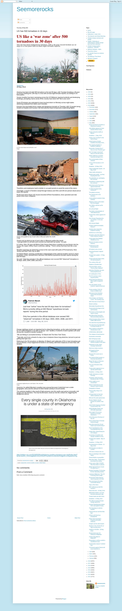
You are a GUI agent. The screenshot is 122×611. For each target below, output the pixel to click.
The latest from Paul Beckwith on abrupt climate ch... (96, 325)
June (90, 120)
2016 (89, 565)
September (92, 114)
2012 (89, 574)
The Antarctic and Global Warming (96, 36)
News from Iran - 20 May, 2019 (97, 490)
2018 (89, 561)
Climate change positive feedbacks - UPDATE (94, 46)
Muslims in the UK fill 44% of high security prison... (96, 526)
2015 (89, 567)
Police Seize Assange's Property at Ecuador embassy (95, 520)
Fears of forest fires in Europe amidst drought (96, 421)
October (91, 111)
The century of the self (94, 262)
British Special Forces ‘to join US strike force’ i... (96, 467)
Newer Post (20, 518)
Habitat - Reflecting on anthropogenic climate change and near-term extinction (95, 43)
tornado (37, 462)
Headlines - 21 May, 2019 (95, 442)
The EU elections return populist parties (95, 276)
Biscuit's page (91, 32)
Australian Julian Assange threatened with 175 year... (96, 378)
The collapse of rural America (96, 334)
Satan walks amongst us (95, 172)
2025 (89, 92)
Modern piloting (93, 304)
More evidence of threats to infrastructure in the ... (96, 329)
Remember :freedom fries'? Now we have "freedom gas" (97, 149)
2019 (89, 105)
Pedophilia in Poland (94, 388)
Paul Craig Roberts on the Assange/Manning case (96, 428)
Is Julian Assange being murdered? (95, 189)
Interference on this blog (95, 232)
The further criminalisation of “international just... (96, 212)
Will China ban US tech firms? (97, 301)
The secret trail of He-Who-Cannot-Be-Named (96, 482)
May (90, 123)
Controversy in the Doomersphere (94, 246)
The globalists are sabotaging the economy (96, 178)
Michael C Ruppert (92, 58)
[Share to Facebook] (45, 461)
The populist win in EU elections (95, 195)
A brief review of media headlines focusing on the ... (97, 142)
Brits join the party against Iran (97, 398)
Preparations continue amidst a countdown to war (97, 541)
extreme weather (31, 462)
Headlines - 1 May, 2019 (95, 135)
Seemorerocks (35, 9)
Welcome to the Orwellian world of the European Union (95, 294)
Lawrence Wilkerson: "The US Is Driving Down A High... (97, 474)
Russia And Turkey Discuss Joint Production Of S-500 (96, 478)
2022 (89, 98)
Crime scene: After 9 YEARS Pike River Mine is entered (96, 464)
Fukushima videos (92, 51)
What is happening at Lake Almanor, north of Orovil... (96, 385)
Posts (20, 19)
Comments (22, 22)
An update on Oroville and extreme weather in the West (97, 341)
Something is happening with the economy (96, 182)
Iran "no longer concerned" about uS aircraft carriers (96, 152)
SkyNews (20, 85)
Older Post (77, 518)
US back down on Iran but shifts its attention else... (96, 395)
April (90, 551)
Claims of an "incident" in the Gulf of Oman (96, 138)
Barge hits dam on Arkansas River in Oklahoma (96, 361)
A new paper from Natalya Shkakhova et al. (95, 239)
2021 (89, 101)
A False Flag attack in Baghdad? (94, 537)
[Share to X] (43, 461)
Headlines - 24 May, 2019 (95, 372)
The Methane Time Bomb (94, 56)
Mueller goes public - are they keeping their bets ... (96, 175)
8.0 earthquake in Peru (95, 274)
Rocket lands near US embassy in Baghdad (95, 533)
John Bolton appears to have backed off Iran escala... (96, 129)
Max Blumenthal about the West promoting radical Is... (96, 316)
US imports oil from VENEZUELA (94, 351)
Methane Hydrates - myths (94, 49)
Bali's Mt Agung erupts (95, 338)
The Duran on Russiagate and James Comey (97, 312)
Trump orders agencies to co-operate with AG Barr (96, 369)
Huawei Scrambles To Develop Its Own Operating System (97, 471)
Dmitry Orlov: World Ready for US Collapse (96, 432)
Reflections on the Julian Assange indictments (95, 345)
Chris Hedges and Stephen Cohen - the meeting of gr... (96, 298)
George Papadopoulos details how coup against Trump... (97, 505)
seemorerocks (101, 583)
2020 (89, 103)
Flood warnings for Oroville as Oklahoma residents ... (97, 125)
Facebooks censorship (95, 336)
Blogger (64, 599)
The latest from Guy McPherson (97, 322)
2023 (89, 96)
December (92, 107)
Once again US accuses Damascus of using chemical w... (95, 414)
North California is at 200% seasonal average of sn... (96, 156)
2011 (89, 576)
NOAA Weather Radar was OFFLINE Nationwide (96, 409)
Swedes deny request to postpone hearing (95, 230)
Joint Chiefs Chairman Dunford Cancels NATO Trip (97, 405)
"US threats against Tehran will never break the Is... (97, 548)
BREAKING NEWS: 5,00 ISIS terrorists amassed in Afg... (96, 493)
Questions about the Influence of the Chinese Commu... (97, 235)
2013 (89, 572)
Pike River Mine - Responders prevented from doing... (97, 460)
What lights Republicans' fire (96, 306)
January (91, 558)
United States (42, 462)
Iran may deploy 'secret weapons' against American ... (97, 286)
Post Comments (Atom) (30, 520)
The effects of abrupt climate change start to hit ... (96, 501)
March (91, 554)
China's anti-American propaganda (95, 516)
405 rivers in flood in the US (96, 451)
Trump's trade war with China (96, 496)
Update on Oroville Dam (95, 264)
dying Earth (23, 462)
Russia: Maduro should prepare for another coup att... (96, 401)
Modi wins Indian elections (96, 348)
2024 (89, 94)
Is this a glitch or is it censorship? (94, 382)
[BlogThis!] (42, 461)
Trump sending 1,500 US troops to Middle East (95, 290)
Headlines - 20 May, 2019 (95, 498)
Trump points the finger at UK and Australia (96, 309)
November (92, 109)
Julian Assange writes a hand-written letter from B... (97, 320)
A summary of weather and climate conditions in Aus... (96, 435)
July (90, 118)
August (91, 116)
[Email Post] (36, 460)
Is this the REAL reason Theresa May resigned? (96, 267)
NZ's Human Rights (94, 223)
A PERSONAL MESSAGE (95, 332)
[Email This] (40, 461)
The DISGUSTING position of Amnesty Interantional (96, 358)
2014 (89, 570)
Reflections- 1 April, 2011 (94, 34)
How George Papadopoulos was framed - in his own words (96, 220)
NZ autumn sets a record (95, 249)
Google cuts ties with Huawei (96, 523)
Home (49, 518)
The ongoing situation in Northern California (95, 145)
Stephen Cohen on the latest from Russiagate (96, 202)
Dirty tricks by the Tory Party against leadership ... (96, 186)
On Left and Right (93, 209)
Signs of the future (93, 484)
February (91, 556)
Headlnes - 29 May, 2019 (95, 166)
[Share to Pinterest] (47, 461)
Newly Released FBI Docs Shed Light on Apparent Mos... (96, 281)
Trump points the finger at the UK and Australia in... (96, 259)
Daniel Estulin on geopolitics (96, 457)
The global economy (94, 192)
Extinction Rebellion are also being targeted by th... (96, 271)
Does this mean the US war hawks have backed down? (97, 425)
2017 (89, 563)
